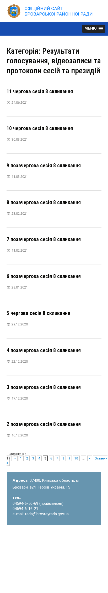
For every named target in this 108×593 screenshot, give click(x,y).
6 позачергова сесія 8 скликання (44, 276)
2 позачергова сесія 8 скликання (44, 424)
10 (76, 458)
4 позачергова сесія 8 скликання (44, 350)
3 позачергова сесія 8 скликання (44, 387)
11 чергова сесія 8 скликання (40, 91)
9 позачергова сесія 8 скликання (44, 165)
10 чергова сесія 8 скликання (40, 128)
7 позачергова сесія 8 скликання (44, 239)
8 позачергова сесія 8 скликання (44, 202)
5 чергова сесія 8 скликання (38, 313)
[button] (93, 29)
